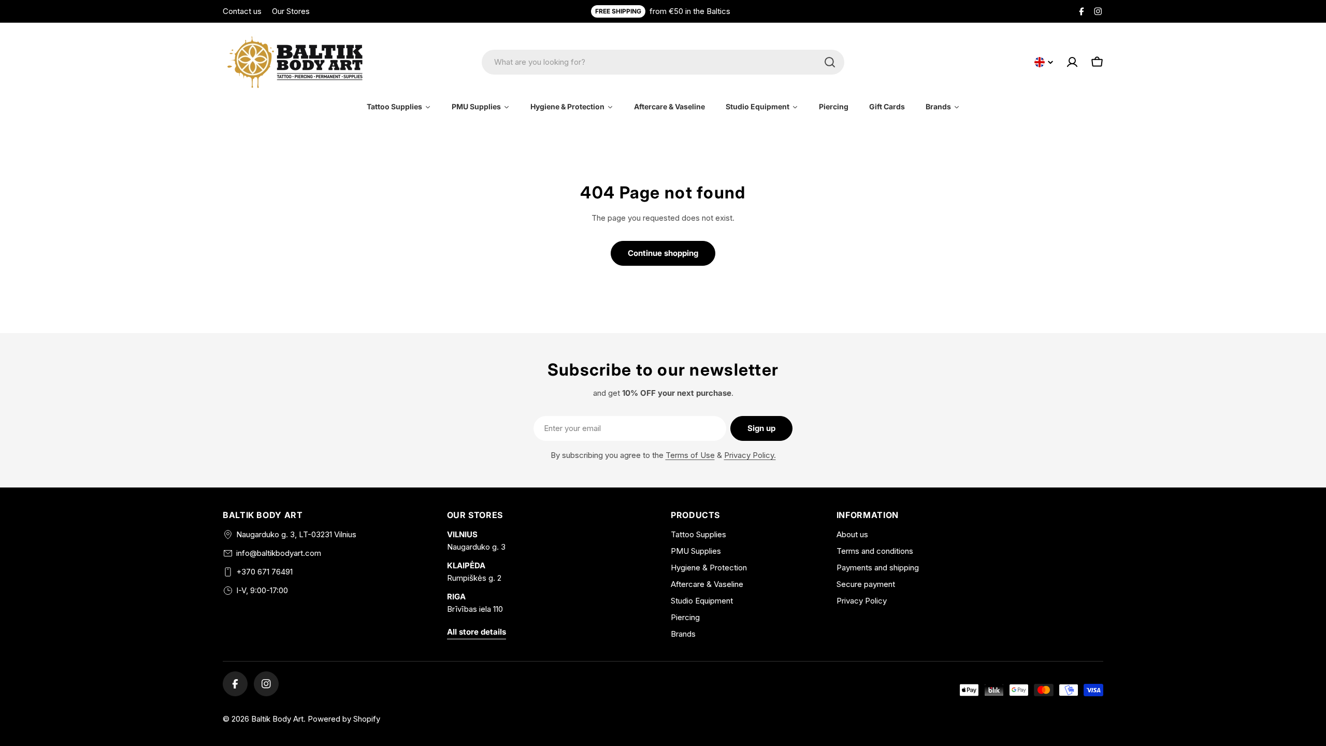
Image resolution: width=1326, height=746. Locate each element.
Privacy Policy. (750, 455)
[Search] (830, 62)
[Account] (1072, 62)
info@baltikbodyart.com (278, 553)
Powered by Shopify (344, 719)
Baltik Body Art (277, 719)
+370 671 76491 (264, 572)
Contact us (242, 11)
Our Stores (291, 11)
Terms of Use (690, 455)
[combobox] (663, 62)
